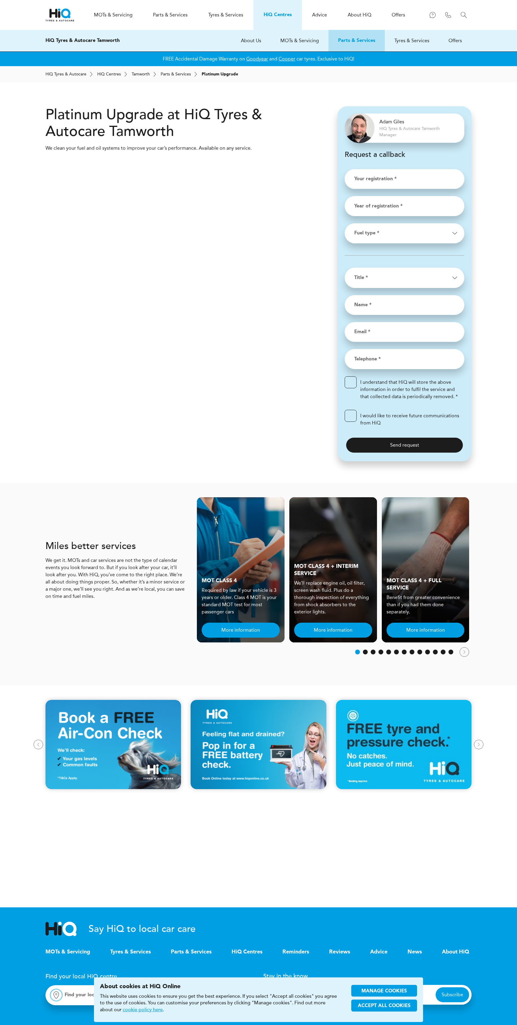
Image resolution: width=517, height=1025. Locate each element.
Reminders (295, 952)
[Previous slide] (38, 744)
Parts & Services (356, 40)
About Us (251, 40)
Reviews (339, 952)
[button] (357, 652)
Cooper (287, 59)
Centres (109, 74)
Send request (404, 445)
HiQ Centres (247, 952)
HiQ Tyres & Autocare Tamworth (82, 40)
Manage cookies (384, 991)
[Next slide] (464, 652)
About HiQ (455, 952)
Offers (455, 40)
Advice (378, 952)
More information (240, 630)
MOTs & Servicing (299, 40)
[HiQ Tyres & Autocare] (59, 15)
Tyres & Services (411, 40)
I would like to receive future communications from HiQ (409, 419)
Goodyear (257, 59)
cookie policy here (143, 1010)
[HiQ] (67, 929)
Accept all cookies (384, 1005)
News (414, 952)
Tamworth (141, 74)
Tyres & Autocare (65, 74)
